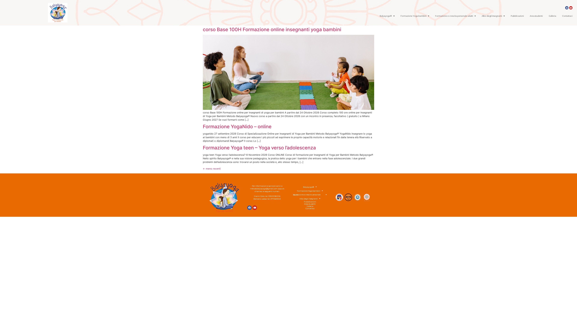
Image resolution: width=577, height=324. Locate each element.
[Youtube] (570, 7)
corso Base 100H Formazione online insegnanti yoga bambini (272, 29)
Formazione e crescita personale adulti (454, 16)
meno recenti (212, 168)
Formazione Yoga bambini (413, 16)
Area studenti (536, 16)
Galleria (552, 16)
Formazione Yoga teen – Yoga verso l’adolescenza (259, 148)
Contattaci (567, 16)
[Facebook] (566, 7)
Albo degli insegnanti (492, 16)
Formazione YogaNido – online (237, 126)
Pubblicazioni (517, 16)
